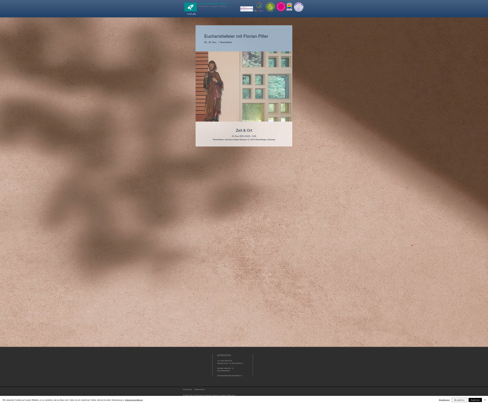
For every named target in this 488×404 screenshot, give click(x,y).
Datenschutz (200, 389)
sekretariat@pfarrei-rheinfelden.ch (229, 376)
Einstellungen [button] (444, 400)
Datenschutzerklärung (134, 400)
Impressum (187, 389)
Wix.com (231, 395)
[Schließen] (484, 400)
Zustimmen (475, 400)
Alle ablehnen (459, 400)
